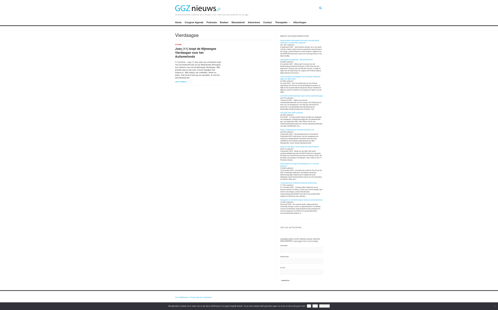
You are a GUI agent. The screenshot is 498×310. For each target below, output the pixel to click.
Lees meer (324, 306)
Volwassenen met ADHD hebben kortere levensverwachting (301, 200)
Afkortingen (299, 22)
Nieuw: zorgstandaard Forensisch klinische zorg (297, 129)
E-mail (283, 267)
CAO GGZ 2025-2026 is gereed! (291, 112)
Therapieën (281, 22)
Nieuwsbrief (238, 22)
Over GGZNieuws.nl (182, 297)
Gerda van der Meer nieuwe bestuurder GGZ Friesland (299, 146)
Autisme (178, 44)
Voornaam (284, 245)
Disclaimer (208, 297)
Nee (315, 306)
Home (178, 22)
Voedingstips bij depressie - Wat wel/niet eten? (296, 59)
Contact (267, 22)
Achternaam (284, 256)
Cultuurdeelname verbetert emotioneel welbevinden (298, 183)
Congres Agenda (194, 22)
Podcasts (211, 22)
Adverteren (254, 22)
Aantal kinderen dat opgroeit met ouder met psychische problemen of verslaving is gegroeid (299, 41)
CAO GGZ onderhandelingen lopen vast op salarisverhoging (301, 96)
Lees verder (180, 82)
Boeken (224, 22)
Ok (309, 306)
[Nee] (494, 306)
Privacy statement (196, 297)
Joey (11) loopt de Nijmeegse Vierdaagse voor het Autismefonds (195, 52)
